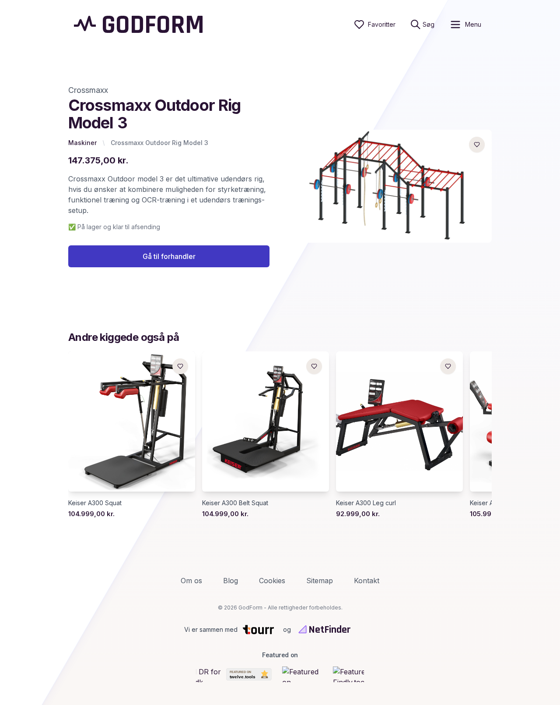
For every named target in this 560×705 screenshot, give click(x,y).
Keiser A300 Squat (95, 503)
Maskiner (82, 142)
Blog (230, 580)
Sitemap (319, 580)
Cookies (272, 580)
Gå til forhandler (169, 256)
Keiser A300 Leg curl (366, 503)
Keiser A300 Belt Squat (235, 503)
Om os (191, 580)
